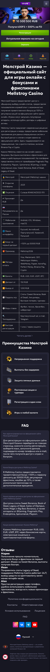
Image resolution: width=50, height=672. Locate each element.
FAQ (25, 616)
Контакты (12, 604)
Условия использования (17, 610)
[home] (25, 3)
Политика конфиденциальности (25, 599)
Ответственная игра (32, 604)
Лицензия (40, 610)
